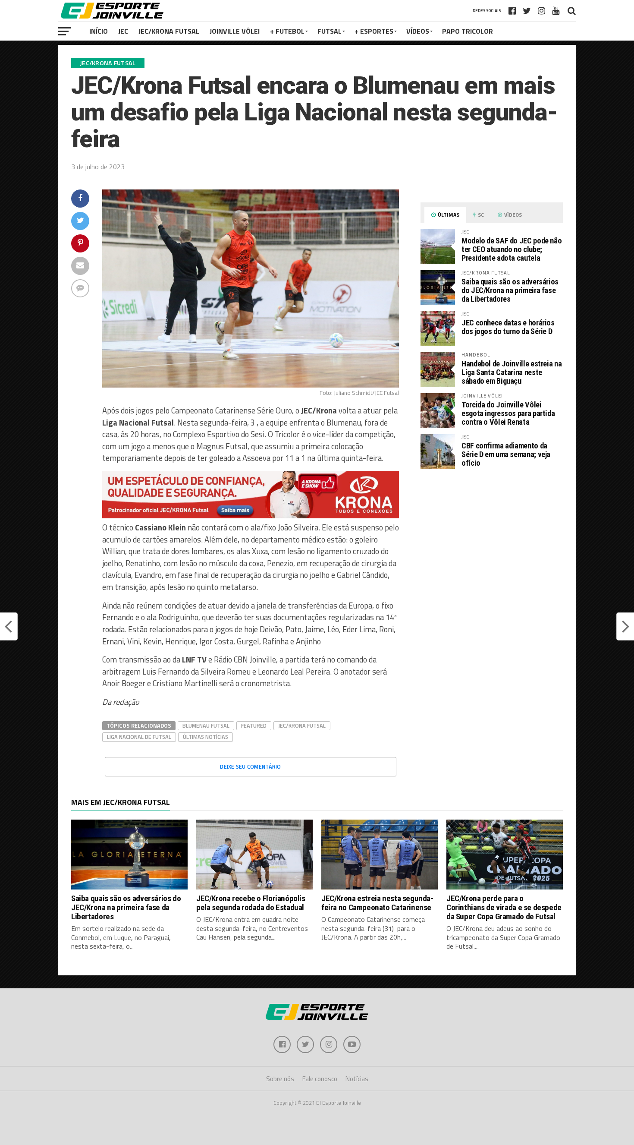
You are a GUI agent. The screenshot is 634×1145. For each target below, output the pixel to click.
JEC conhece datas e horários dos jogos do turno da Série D (508, 327)
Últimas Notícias (205, 736)
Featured (254, 725)
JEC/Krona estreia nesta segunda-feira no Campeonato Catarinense (377, 902)
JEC (123, 31)
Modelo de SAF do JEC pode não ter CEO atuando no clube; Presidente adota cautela (511, 249)
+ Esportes (374, 31)
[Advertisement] (492, 548)
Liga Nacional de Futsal (139, 736)
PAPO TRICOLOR (467, 31)
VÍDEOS (417, 31)
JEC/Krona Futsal (168, 31)
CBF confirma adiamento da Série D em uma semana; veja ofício (505, 454)
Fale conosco (319, 1079)
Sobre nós (280, 1079)
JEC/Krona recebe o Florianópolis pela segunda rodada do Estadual (250, 902)
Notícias (356, 1079)
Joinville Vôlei (235, 31)
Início (98, 31)
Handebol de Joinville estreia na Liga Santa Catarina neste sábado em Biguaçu (511, 372)
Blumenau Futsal (205, 725)
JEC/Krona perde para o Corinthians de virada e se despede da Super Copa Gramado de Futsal (504, 907)
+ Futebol (287, 31)
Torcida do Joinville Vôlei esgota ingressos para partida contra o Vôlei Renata (508, 413)
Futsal (329, 31)
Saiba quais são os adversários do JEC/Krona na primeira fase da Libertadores (510, 290)
